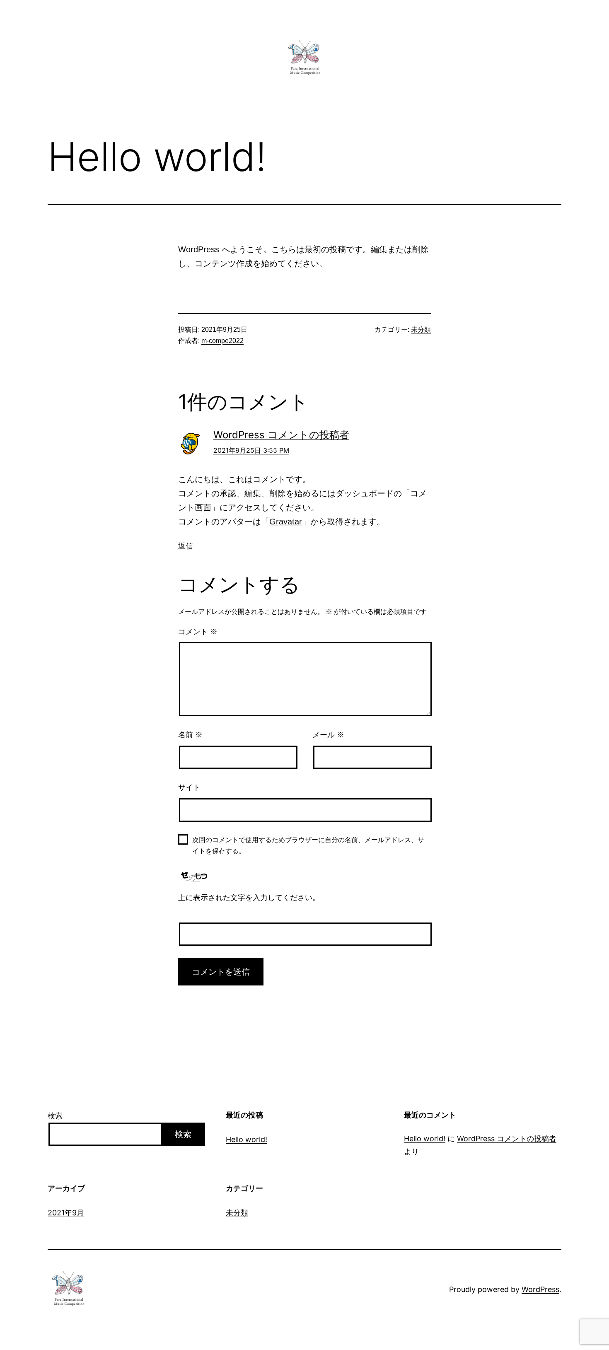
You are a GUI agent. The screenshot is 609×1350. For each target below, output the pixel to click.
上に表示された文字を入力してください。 (249, 898)
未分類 (421, 329)
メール (328, 735)
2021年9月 (66, 1212)
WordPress (540, 1289)
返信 (185, 545)
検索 (55, 1115)
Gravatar (285, 521)
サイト (189, 787)
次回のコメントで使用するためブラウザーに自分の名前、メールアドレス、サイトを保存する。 (308, 845)
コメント (198, 632)
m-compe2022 (222, 340)
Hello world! (246, 1139)
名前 (190, 735)
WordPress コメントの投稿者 (281, 435)
